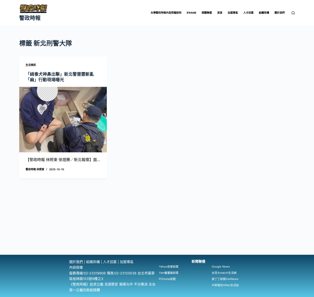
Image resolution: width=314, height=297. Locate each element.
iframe (191, 12)
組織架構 (264, 12)
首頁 (219, 12)
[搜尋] (293, 13)
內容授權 (76, 267)
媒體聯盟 (207, 12)
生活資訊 (31, 65)
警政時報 (30, 18)
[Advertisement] (157, 223)
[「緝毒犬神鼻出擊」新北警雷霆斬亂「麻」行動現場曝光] (63, 120)
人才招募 (248, 12)
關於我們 (279, 12)
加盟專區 (233, 12)
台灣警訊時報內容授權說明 (166, 12)
